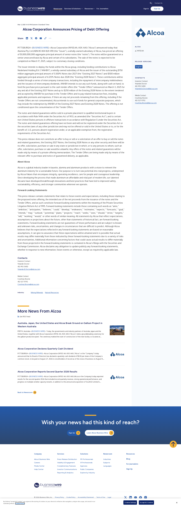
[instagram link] (145, 497)
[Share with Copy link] (45, 38)
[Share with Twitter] (31, 38)
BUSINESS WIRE (40, 47)
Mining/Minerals (37, 292)
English (139, 67)
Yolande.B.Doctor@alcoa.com (29, 269)
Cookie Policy (20, 503)
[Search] (151, 3)
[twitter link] (125, 497)
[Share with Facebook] (36, 38)
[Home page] (31, 8)
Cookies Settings (130, 502)
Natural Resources (52, 292)
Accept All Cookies (146, 502)
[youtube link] (135, 497)
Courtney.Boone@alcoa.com (28, 284)
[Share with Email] (40, 38)
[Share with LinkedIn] (27, 38)
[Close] (176, 503)
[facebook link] (140, 497)
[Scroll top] (173, 444)
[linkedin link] (130, 497)
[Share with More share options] (50, 38)
